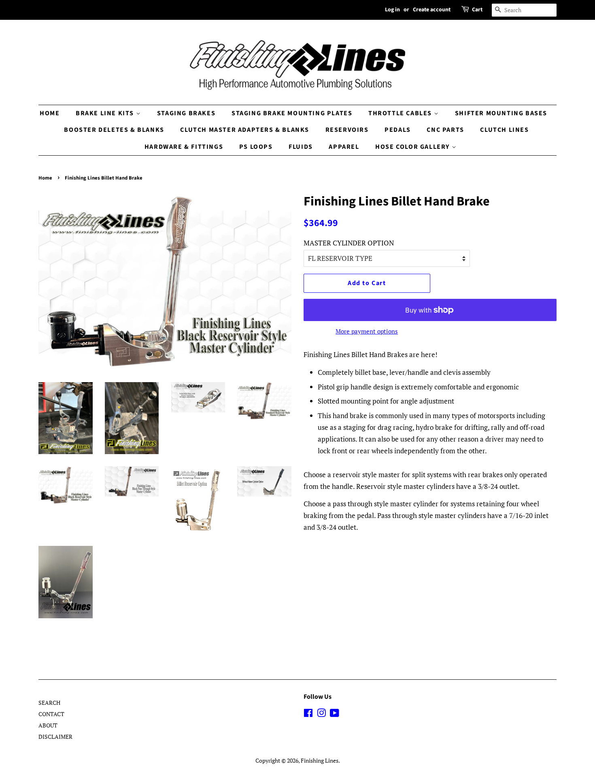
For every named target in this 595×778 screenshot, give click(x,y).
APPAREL (344, 146)
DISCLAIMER (55, 736)
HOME (50, 113)
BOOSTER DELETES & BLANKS (114, 129)
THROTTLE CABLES (401, 113)
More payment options (367, 331)
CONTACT (51, 714)
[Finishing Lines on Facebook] (308, 714)
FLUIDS (301, 146)
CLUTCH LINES (504, 129)
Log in (392, 10)
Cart (477, 10)
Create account (431, 10)
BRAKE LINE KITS (106, 113)
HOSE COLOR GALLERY (413, 146)
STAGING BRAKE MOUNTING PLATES (292, 113)
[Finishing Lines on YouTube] (334, 714)
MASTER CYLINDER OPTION (349, 242)
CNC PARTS (445, 129)
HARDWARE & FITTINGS (183, 146)
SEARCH (49, 702)
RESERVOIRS (347, 129)
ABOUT (47, 725)
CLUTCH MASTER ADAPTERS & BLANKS (244, 129)
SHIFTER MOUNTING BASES (501, 113)
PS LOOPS (256, 146)
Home (45, 178)
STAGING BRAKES (186, 113)
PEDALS (398, 129)
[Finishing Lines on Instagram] (321, 714)
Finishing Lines (319, 760)
